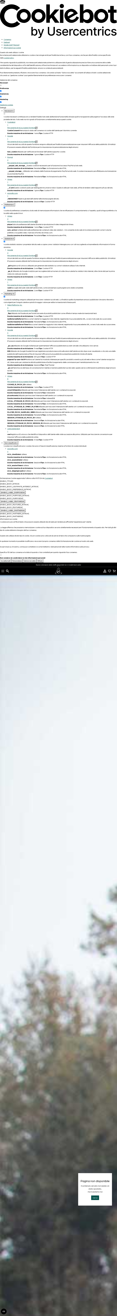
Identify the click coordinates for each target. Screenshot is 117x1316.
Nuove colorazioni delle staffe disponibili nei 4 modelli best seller (58, 565)
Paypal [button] (10, 158)
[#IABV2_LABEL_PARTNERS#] (13, 510)
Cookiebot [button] (11, 123)
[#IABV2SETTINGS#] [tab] (11, 45)
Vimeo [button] (9, 180)
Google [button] (10, 137)
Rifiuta (39, 561)
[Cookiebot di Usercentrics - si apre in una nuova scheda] (58, 21)
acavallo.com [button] (12, 194)
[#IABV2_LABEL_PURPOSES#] (13, 492)
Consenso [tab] (7, 39)
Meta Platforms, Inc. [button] (14, 306)
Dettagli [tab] (7, 42)
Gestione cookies (6, 105)
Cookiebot (49, 478)
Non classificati (11, 443)
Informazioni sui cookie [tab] (12, 48)
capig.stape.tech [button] (13, 430)
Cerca (95, 1198)
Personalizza (17, 561)
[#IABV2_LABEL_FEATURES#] (12, 501)
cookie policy (9, 58)
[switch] (0, 91)
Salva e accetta (30, 561)
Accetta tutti (5, 561)
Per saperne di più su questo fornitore (21, 128)
